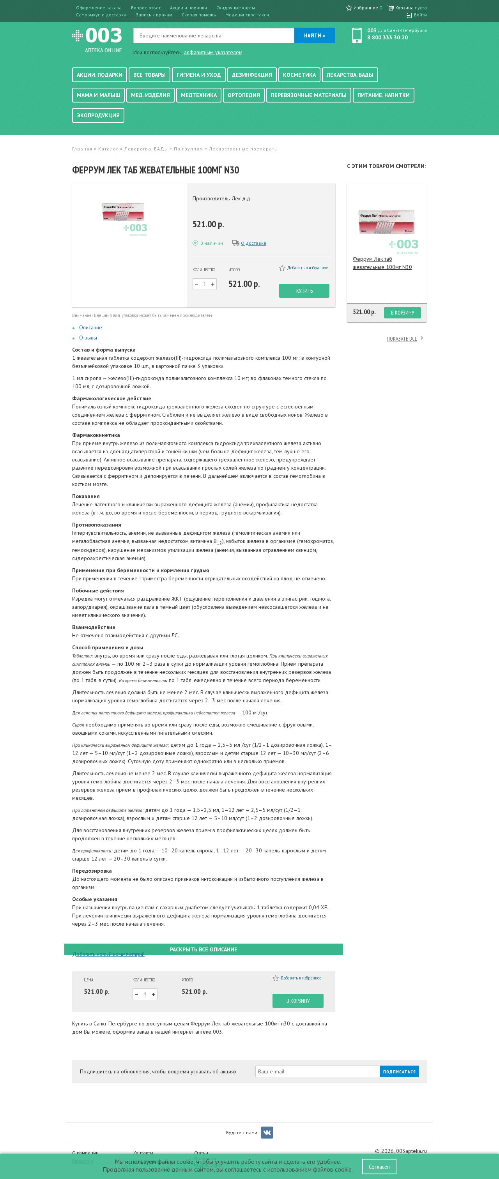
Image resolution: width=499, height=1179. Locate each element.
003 (372, 30)
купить (304, 290)
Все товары (149, 74)
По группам (188, 149)
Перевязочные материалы (309, 95)
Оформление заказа (99, 8)
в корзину (298, 1000)
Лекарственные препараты (243, 149)
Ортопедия (244, 95)
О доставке (253, 243)
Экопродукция (98, 115)
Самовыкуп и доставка (101, 15)
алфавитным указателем (213, 52)
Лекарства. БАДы (350, 74)
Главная (82, 149)
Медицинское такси (247, 15)
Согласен (379, 1166)
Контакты (143, 1153)
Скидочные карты (235, 8)
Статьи (201, 1153)
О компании (85, 1153)
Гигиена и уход (199, 74)
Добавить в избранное (307, 267)
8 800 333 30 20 (387, 37)
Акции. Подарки (99, 74)
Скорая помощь (199, 15)
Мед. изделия (150, 95)
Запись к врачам (154, 15)
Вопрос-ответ (146, 8)
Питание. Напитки (383, 95)
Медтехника (199, 95)
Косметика (299, 74)
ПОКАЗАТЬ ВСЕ (402, 338)
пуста (421, 8)
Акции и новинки (188, 8)
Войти (420, 15)
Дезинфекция (252, 74)
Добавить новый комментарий (108, 954)
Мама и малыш (98, 95)
